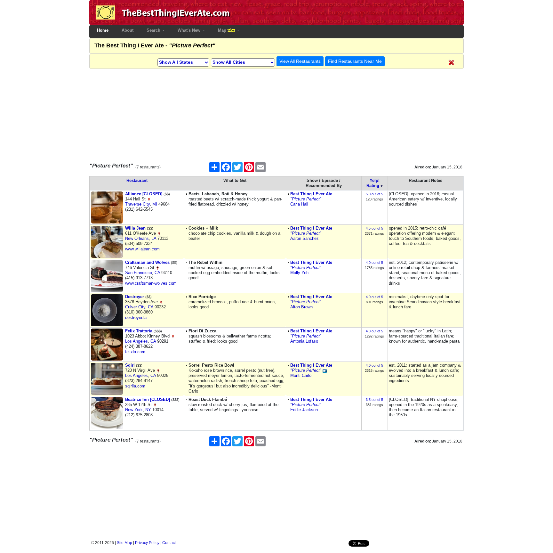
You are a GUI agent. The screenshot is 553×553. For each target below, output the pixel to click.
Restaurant (137, 180)
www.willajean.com (142, 249)
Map (223, 30)
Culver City (135, 307)
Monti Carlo (300, 375)
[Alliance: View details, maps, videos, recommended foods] (107, 207)
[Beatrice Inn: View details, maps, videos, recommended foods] (107, 412)
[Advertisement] (276, 114)
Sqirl (130, 365)
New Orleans (137, 238)
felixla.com (135, 351)
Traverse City (137, 204)
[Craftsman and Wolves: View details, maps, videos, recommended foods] (107, 275)
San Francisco (138, 272)
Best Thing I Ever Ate (311, 193)
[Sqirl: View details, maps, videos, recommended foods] (107, 378)
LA (153, 238)
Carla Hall (299, 204)
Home (104, 30)
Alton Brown (301, 307)
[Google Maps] (149, 199)
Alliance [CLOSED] (143, 193)
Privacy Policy (147, 543)
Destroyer (134, 296)
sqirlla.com (135, 386)
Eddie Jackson (304, 409)
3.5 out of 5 (374, 400)
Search (154, 30)
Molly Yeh (299, 272)
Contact (169, 543)
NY (148, 409)
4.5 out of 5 (374, 228)
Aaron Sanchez (304, 238)
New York (134, 409)
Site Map (124, 543)
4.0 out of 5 (374, 262)
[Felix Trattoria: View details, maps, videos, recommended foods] (107, 344)
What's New (190, 30)
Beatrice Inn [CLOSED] (147, 399)
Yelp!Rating (373, 183)
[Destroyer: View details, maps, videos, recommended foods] (107, 309)
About (127, 30)
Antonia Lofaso (304, 341)
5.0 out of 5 (374, 194)
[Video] (325, 370)
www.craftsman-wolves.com (151, 283)
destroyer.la (136, 317)
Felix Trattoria (138, 331)
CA (157, 272)
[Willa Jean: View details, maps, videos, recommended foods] (107, 241)
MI (154, 204)
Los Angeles (136, 341)
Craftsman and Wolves (147, 262)
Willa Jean (135, 228)
